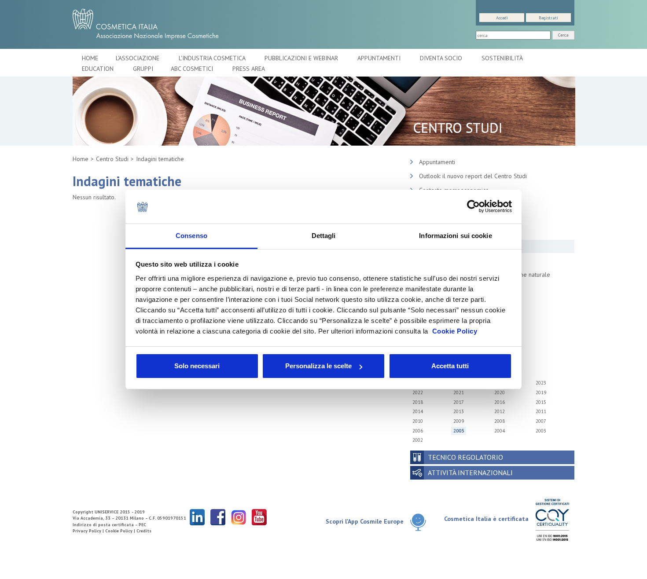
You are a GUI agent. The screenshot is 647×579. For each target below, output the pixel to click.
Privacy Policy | (89, 531)
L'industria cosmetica (213, 58)
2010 (417, 421)
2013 (458, 411)
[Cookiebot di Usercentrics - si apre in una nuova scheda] (473, 206)
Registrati (548, 18)
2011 (541, 411)
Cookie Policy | (120, 531)
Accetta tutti (450, 366)
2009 (458, 421)
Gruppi (143, 69)
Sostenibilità (503, 58)
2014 (417, 411)
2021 (458, 392)
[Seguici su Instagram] (238, 517)
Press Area (248, 69)
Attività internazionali (470, 472)
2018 (417, 402)
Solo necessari (197, 366)
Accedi (502, 18)
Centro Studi (112, 159)
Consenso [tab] (191, 235)
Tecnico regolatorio (465, 457)
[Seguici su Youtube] (259, 517)
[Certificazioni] (552, 519)
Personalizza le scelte (318, 366)
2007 (541, 421)
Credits (143, 531)
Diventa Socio (442, 58)
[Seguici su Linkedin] (197, 517)
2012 (499, 411)
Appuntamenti (379, 58)
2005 (458, 431)
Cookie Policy (455, 331)
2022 (417, 392)
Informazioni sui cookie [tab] (455, 235)
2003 (541, 431)
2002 (417, 440)
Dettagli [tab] (324, 235)
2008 (499, 421)
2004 (499, 431)
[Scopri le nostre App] (421, 522)
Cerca (563, 35)
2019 (541, 392)
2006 (417, 431)
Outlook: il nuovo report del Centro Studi (473, 176)
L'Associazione (138, 58)
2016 (499, 402)
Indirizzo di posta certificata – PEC (109, 525)
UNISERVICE (106, 512)
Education (98, 69)
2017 (458, 402)
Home (90, 58)
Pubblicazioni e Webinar (302, 58)
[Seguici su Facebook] (217, 517)
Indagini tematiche (160, 159)
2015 (541, 402)
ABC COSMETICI (193, 69)
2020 (499, 392)
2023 (541, 383)
